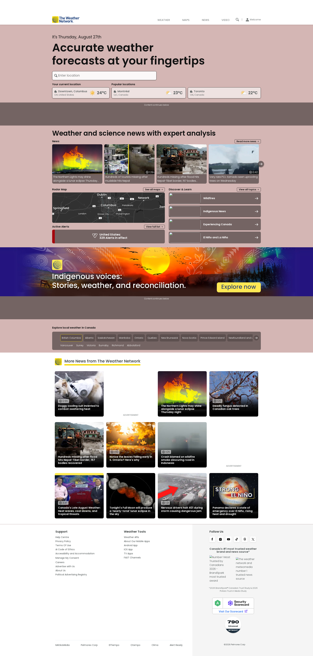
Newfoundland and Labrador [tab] (245, 338)
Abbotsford (133, 345)
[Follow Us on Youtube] (228, 540)
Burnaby (104, 345)
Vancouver (66, 345)
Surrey (79, 345)
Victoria (91, 345)
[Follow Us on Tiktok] (237, 540)
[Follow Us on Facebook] (212, 540)
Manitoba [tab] (124, 338)
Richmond (118, 345)
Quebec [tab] (152, 338)
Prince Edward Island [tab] (212, 338)
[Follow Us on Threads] (245, 540)
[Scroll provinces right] (256, 337)
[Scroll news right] (261, 164)
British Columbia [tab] (71, 338)
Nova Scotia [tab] (189, 338)
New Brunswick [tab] (169, 338)
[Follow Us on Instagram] (220, 540)
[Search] (237, 19)
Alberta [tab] (89, 338)
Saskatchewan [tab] (106, 338)
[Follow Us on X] (253, 540)
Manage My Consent (67, 557)
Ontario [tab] (138, 338)
